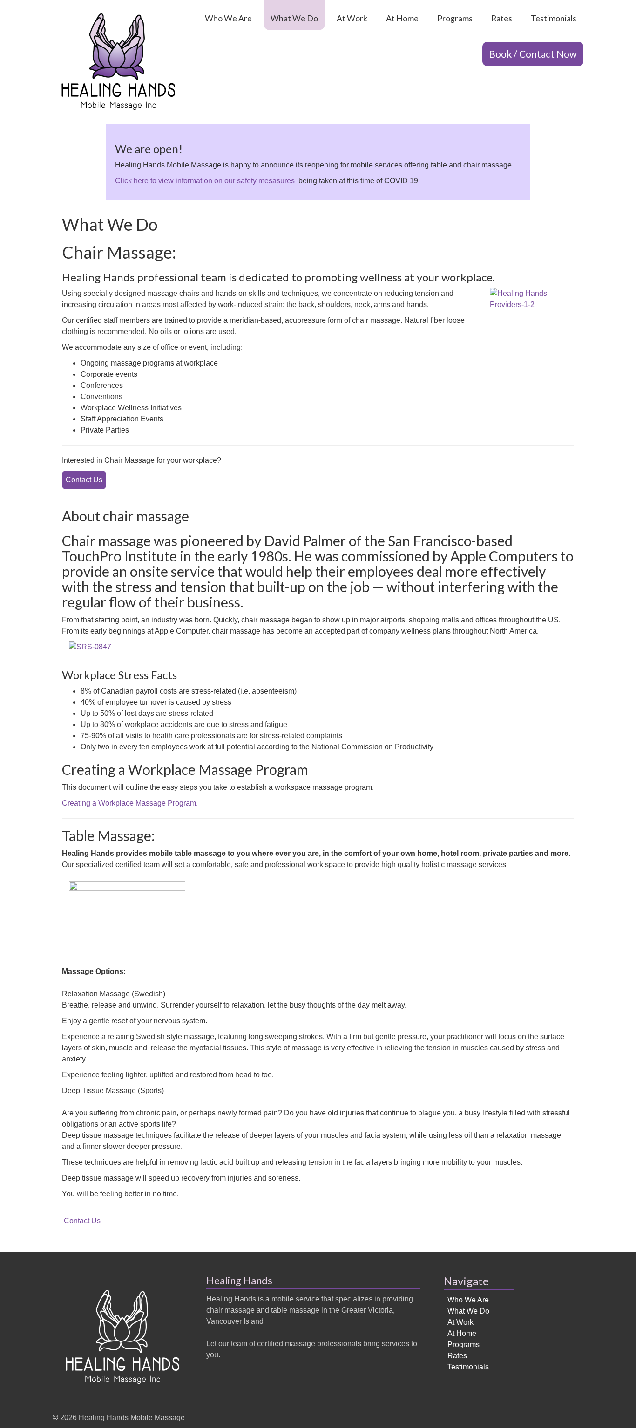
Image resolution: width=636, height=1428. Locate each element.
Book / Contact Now (533, 54)
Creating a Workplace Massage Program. (130, 803)
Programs (455, 18)
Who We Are (228, 18)
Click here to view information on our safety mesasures (205, 181)
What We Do (294, 18)
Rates (501, 18)
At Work (352, 18)
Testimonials (553, 18)
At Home (402, 18)
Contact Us (84, 480)
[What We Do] (118, 62)
